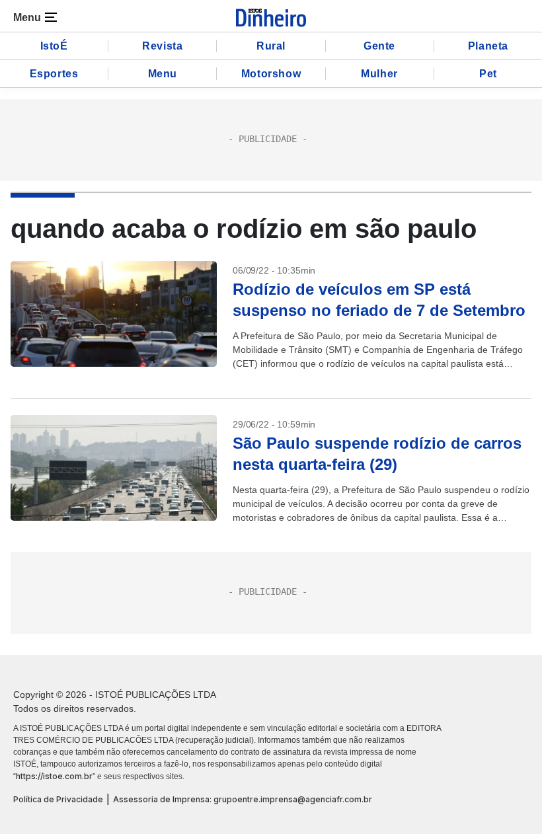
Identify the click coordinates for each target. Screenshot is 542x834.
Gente (379, 46)
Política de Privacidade (58, 799)
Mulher (379, 73)
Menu (162, 73)
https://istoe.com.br (54, 776)
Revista (162, 46)
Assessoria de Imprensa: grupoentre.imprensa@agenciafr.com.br (242, 799)
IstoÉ (54, 46)
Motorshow (271, 73)
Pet (488, 73)
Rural (271, 46)
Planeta (488, 46)
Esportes (54, 73)
